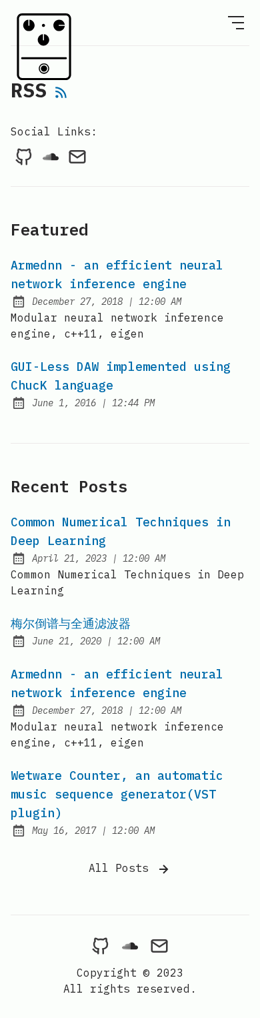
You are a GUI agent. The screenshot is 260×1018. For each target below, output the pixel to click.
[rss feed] (61, 93)
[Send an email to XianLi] (77, 156)
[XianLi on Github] (24, 156)
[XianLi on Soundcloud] (50, 156)
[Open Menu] (236, 23)
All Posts (122, 868)
